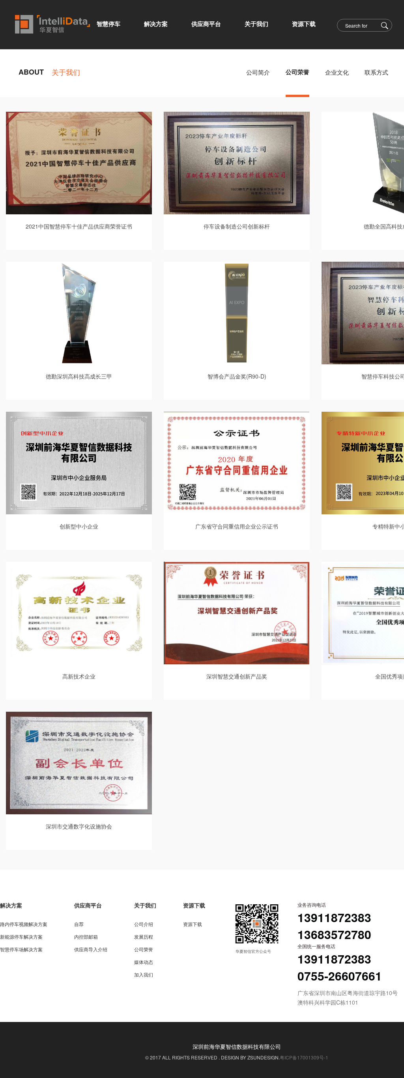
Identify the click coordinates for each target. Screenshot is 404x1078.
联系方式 (376, 72)
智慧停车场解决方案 (21, 949)
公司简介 (258, 72)
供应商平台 (88, 905)
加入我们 (143, 974)
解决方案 (11, 905)
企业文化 (337, 72)
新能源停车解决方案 (21, 936)
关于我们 (145, 905)
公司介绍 (143, 924)
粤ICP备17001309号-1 (304, 1057)
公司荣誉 (297, 71)
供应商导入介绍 (90, 949)
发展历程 (143, 936)
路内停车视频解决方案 (23, 924)
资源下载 (194, 905)
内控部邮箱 (86, 936)
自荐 (79, 924)
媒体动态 (143, 961)
